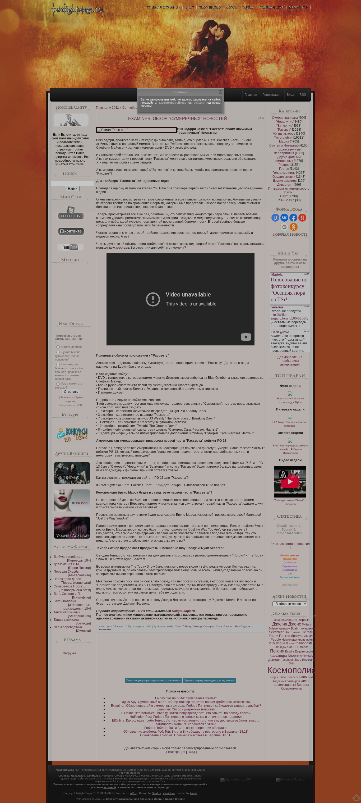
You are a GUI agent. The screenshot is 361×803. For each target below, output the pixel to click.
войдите (199, 102)
